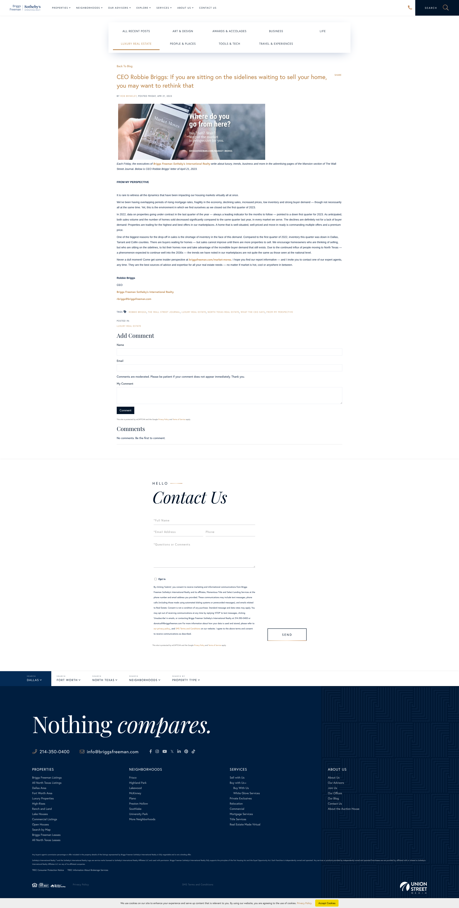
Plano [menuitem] (132, 798)
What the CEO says (253, 312)
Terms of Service (179, 419)
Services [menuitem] (163, 7)
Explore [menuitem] (142, 7)
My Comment (125, 384)
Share (337, 74)
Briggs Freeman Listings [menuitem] (47, 777)
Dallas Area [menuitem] (39, 788)
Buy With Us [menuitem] (241, 788)
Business (276, 31)
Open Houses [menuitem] (40, 824)
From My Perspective (279, 312)
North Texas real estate (223, 312)
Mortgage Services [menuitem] (241, 814)
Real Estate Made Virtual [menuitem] (245, 824)
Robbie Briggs (137, 312)
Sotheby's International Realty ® (44, 860)
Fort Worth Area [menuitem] (42, 793)
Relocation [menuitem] (236, 803)
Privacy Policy (163, 419)
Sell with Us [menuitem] (237, 777)
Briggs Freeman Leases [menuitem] (46, 835)
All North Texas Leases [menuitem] (46, 840)
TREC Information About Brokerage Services (87, 870)
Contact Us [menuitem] (208, 7)
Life (323, 31)
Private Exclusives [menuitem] (241, 798)
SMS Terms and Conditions (188, 628)
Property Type (184, 680)
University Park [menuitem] (138, 814)
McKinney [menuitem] (135, 793)
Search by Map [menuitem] (41, 830)
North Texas (103, 680)
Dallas (33, 680)
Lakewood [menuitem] (135, 788)
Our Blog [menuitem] (333, 798)
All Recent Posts (136, 31)
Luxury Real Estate (136, 44)
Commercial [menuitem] (237, 809)
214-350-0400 (410, 8)
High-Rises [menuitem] (38, 803)
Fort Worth (67, 680)
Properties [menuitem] (60, 7)
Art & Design (183, 31)
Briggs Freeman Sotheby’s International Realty (181, 164)
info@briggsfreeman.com (113, 751)
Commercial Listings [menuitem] (44, 819)
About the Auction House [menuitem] (343, 809)
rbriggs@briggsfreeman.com (134, 299)
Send (287, 635)
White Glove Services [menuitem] (246, 793)
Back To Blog (125, 66)
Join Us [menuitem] (332, 788)
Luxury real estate (194, 312)
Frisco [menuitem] (132, 777)
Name (120, 345)
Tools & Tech (229, 44)
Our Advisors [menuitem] (118, 7)
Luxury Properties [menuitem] (43, 798)
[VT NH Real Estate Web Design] (413, 887)
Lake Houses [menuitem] (40, 814)
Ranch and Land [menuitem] (42, 809)
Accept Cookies (326, 903)
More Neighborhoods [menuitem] (142, 819)
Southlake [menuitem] (135, 809)
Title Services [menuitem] (238, 819)
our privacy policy (162, 628)
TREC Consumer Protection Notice (48, 870)
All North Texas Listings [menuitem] (46, 783)
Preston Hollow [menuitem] (138, 803)
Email (120, 361)
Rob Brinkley (128, 96)
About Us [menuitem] (184, 7)
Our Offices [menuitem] (335, 793)
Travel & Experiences (276, 44)
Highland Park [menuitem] (137, 783)
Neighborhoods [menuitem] (88, 7)
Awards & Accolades (229, 31)
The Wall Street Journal (164, 312)
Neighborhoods (143, 680)
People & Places (183, 44)
